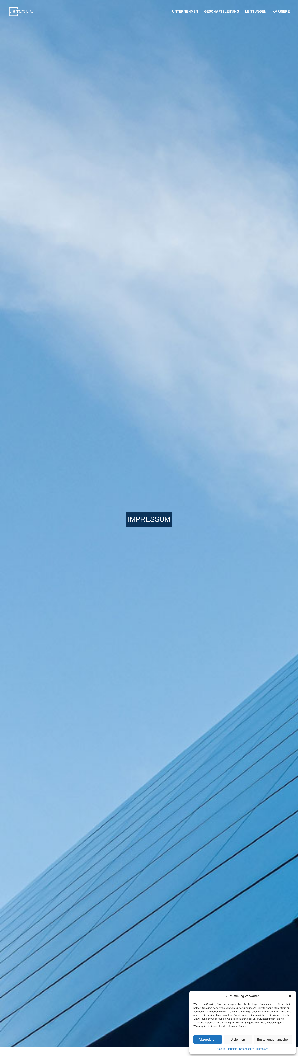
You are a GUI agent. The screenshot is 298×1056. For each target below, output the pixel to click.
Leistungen (255, 11)
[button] (290, 996)
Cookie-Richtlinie (227, 1048)
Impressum (262, 1048)
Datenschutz (246, 1048)
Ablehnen (238, 1039)
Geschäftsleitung (221, 11)
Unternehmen (185, 11)
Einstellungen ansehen (273, 1039)
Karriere (281, 11)
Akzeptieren (208, 1039)
